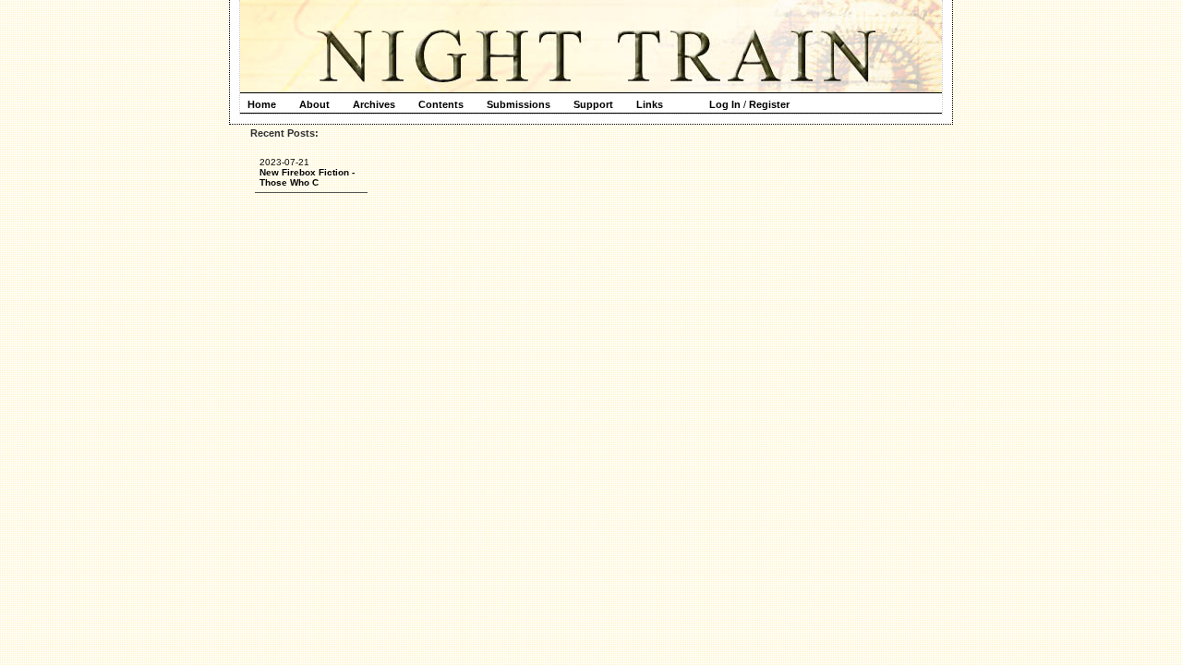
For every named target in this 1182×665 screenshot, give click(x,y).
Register (769, 104)
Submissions (518, 104)
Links (649, 104)
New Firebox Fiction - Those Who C (307, 177)
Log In (725, 104)
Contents (441, 104)
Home (261, 104)
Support (593, 104)
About (314, 104)
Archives (374, 104)
